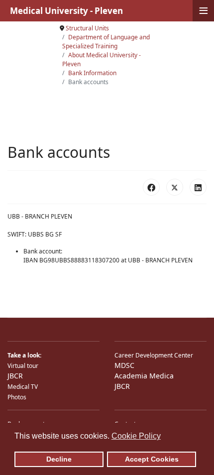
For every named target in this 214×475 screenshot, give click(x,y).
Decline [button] (59, 459)
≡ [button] (204, 10)
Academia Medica (144, 375)
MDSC (124, 365)
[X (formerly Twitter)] (174, 187)
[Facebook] (151, 187)
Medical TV (22, 386)
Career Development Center (153, 355)
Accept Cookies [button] (152, 459)
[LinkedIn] (198, 187)
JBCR (15, 375)
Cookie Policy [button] (136, 436)
